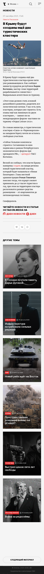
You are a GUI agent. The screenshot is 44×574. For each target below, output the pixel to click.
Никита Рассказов (10, 20)
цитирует (26, 154)
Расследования (12, 512)
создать (17, 166)
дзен (33, 214)
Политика (9, 463)
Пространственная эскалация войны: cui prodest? (17, 420)
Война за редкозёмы (17, 517)
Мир (7, 372)
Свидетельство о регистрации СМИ (22, 571)
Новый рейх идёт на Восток (21, 376)
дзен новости (16, 214)
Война (8, 413)
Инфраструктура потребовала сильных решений (18, 327)
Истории (9, 276)
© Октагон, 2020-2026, (22, 568)
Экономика (10, 320)
